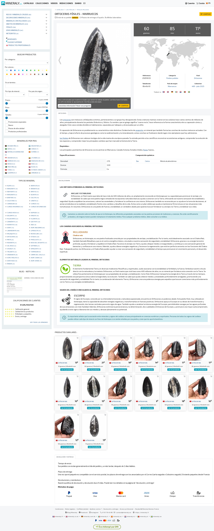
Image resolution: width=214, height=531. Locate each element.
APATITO (35, 191)
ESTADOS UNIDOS (38, 170)
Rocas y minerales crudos (18, 14)
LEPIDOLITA (36, 230)
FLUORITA (35, 218)
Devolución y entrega (110, 509)
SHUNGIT (11, 248)
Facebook (84, 512)
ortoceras (62, 362)
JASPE (10, 227)
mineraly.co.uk (73, 516)
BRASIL (11, 149)
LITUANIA (35, 158)
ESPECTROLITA (13, 257)
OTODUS (35, 236)
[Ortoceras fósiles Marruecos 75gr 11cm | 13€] (94, 425)
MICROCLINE (36, 233)
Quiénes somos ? (96, 509)
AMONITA (35, 188)
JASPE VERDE (36, 261)
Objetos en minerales (17, 24)
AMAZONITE (12, 188)
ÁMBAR (11, 264)
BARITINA (11, 197)
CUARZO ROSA (13, 212)
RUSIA (34, 167)
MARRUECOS (13, 161)
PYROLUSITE (36, 239)
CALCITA (35, 197)
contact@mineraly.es (123, 512)
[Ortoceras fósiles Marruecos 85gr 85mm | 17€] (200, 348)
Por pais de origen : (36, 91)
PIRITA (10, 239)
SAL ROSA (11, 246)
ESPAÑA (35, 152)
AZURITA (35, 194)
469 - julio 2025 (198, 86)
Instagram (94, 512)
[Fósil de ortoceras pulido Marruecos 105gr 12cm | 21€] (93, 348)
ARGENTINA (36, 146)
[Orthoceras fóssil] (185, 91)
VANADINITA (12, 254)
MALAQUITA (12, 233)
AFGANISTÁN (13, 146)
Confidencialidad (82, 509)
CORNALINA (12, 203)
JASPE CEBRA (36, 257)
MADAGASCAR (37, 161)
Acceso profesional (127, 509)
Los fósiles (70, 9)
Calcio (147, 161)
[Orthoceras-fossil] (189, 91)
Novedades (11, 39)
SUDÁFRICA (12, 173)
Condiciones (59, 509)
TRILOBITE (12, 251)
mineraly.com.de (89, 516)
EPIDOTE (35, 215)
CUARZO (35, 203)
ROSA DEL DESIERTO (39, 242)
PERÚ (34, 164)
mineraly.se (157, 516)
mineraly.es (117, 516)
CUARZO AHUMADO (15, 206)
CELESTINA (12, 200)
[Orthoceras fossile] (176, 91)
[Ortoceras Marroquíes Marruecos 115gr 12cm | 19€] (120, 386)
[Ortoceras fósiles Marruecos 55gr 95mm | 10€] (67, 386)
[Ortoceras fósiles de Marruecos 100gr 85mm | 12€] (67, 425)
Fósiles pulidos (83, 9)
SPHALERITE (36, 248)
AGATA (10, 185)
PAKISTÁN (12, 167)
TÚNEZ (11, 170)
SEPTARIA (35, 246)
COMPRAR (206, 14)
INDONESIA (13, 158)
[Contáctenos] (84, 3)
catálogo (60, 9)
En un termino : (10, 82)
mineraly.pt (143, 516)
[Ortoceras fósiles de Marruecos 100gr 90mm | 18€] (174, 386)
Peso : (7, 107)
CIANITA (34, 200)
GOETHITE (35, 221)
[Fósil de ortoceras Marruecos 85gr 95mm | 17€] (174, 348)
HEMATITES (12, 224)
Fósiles (11, 27)
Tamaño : (8, 115)
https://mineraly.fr (142, 512)
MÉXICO (11, 164)
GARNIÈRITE (12, 221)
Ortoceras (198, 78)
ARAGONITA (12, 194)
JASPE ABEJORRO (38, 227)
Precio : (8, 100)
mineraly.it (104, 516)
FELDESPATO (12, 218)
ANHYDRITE (12, 191)
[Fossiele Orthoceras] (181, 91)
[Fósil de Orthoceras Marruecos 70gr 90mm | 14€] (147, 348)
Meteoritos (12, 33)
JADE (33, 224)
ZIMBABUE (35, 173)
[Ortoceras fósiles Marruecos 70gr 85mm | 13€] (67, 348)
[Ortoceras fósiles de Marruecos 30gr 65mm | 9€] (147, 386)
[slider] (6, 103)
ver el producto (67, 370)
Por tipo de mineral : (12, 91)
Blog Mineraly (72, 512)
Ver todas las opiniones (39, 322)
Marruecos (172, 86)
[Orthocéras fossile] (164, 91)
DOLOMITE (12, 215)
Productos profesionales (19, 45)
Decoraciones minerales (18, 18)
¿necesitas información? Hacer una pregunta (74, 106)
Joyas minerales (14, 30)
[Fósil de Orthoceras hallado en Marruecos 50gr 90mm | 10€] (200, 386)
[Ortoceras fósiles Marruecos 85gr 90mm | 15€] (93, 386)
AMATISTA (35, 185)
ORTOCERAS (12, 236)
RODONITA (11, 242)
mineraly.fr (59, 516)
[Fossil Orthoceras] (168, 91)
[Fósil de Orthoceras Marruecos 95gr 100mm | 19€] (120, 348)
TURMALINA (36, 251)
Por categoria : (10, 59)
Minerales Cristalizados (18, 21)
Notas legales (70, 509)
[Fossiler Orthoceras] (172, 91)
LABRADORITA (13, 230)
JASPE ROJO (12, 261)
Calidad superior (14, 42)
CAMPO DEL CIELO (38, 254)
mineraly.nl (130, 516)
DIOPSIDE (35, 212)
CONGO (34, 149)
